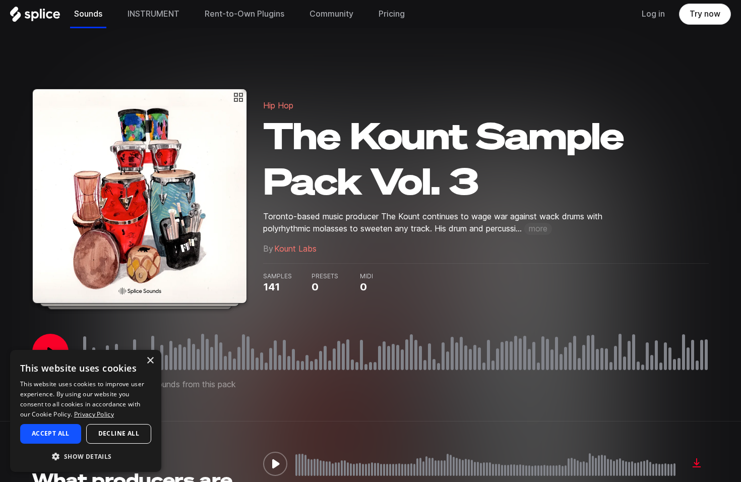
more (538, 228)
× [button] (150, 361)
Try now (705, 14)
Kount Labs (295, 249)
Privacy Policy (94, 414)
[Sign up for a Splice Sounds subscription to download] (697, 464)
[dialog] (85, 411)
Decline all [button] (118, 433)
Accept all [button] (51, 433)
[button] (85, 456)
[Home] (35, 17)
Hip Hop (278, 105)
